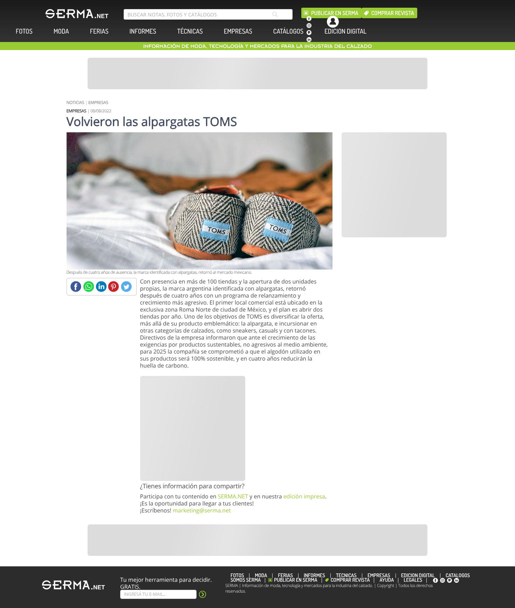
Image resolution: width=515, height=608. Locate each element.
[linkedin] (309, 39)
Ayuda (386, 580)
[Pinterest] (113, 286)
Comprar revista (392, 12)
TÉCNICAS (190, 31)
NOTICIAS (75, 102)
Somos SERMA (246, 580)
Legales (413, 580)
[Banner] (257, 73)
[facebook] (309, 18)
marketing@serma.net (202, 510)
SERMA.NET (233, 496)
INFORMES (143, 31)
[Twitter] (126, 286)
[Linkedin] (101, 286)
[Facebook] (75, 286)
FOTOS (24, 31)
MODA (61, 31)
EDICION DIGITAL (345, 31)
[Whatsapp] (88, 286)
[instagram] (309, 25)
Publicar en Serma (334, 12)
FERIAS (99, 31)
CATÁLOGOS (288, 31)
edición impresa (304, 496)
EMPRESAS (238, 31)
